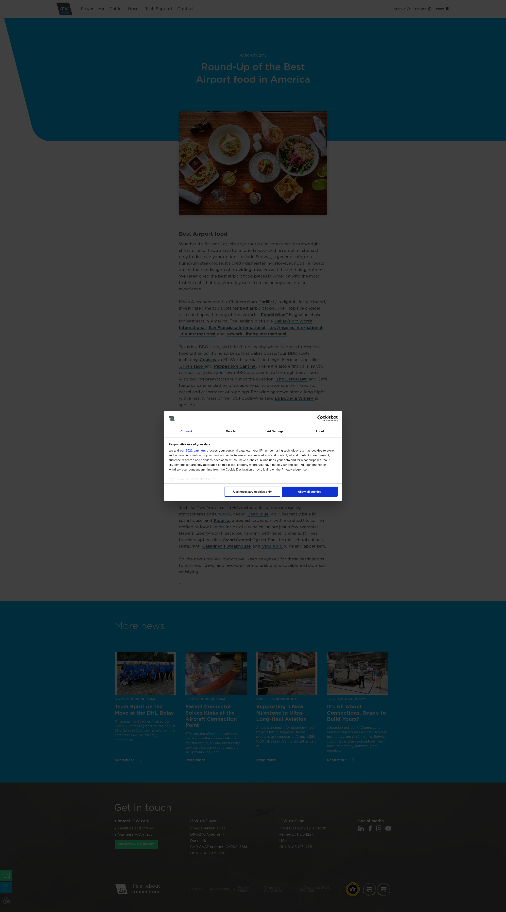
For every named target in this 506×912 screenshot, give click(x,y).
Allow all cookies (309, 491)
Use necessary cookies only (252, 491)
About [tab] (319, 431)
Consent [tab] (186, 431)
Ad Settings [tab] (275, 431)
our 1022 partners (193, 450)
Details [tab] (231, 431)
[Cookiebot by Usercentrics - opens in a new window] (320, 418)
